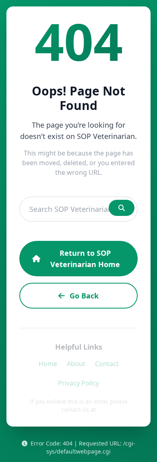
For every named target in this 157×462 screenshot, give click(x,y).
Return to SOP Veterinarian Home (85, 258)
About (76, 363)
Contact (107, 363)
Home (48, 363)
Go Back (84, 295)
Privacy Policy (78, 383)
